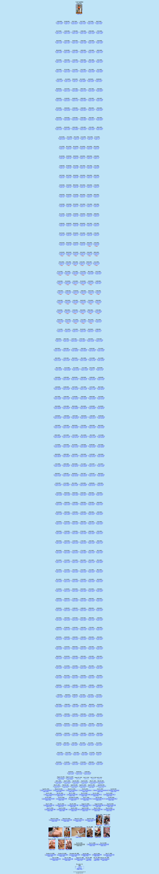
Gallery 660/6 (75, 274)
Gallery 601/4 (83, 303)
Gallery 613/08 (60, 323)
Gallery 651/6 (98, 303)
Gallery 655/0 (83, 274)
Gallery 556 (86, 778)
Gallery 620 (75, 255)
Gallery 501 (98, 294)
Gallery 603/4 (67, 303)
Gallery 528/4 (60, 274)
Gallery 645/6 (68, 294)
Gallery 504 (75, 265)
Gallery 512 (89, 246)
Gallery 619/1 (68, 323)
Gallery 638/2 (90, 313)
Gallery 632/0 (83, 294)
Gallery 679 (61, 265)
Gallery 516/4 (75, 294)
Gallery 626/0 (67, 284)
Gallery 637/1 (91, 323)
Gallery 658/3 (59, 313)
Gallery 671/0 (91, 294)
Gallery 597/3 (82, 313)
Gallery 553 (93, 778)
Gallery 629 (96, 246)
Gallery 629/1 (75, 323)
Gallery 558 (78, 778)
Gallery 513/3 (96, 265)
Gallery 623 (68, 255)
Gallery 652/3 (90, 303)
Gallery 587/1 (60, 284)
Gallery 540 (99, 778)
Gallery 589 (79, 14)
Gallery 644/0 (83, 284)
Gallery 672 (96, 255)
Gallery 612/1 (75, 284)
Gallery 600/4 (60, 303)
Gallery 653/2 (67, 313)
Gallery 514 (89, 265)
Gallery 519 (82, 255)
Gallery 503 (68, 265)
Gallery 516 (89, 255)
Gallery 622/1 (83, 323)
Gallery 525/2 (90, 284)
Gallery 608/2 (75, 303)
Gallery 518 (62, 255)
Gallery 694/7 (67, 274)
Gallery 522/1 (60, 294)
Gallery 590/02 (98, 313)
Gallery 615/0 (75, 313)
